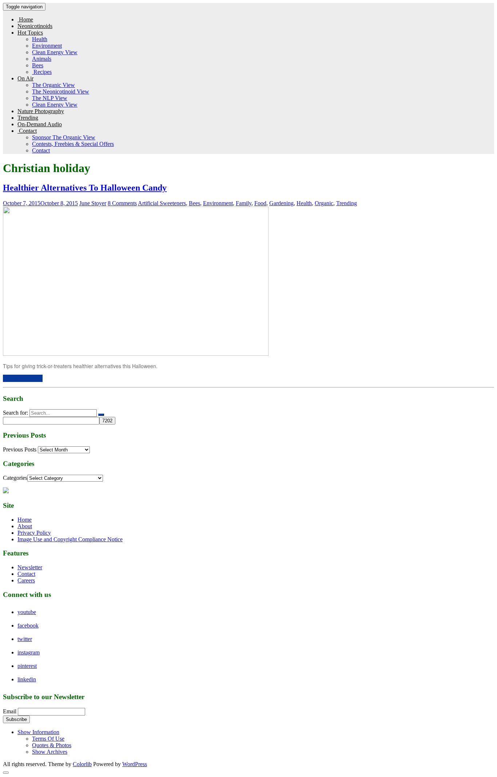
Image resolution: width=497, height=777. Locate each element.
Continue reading (23, 378)
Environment (47, 46)
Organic (324, 203)
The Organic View (53, 85)
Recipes (42, 72)
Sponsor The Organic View (63, 137)
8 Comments (122, 203)
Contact (27, 131)
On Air (25, 78)
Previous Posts (19, 449)
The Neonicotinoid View (60, 91)
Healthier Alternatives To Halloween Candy (85, 187)
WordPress (134, 764)
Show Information (38, 732)
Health (39, 39)
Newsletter (29, 567)
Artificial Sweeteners (162, 203)
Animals (41, 59)
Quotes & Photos (51, 745)
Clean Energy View (54, 52)
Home (25, 19)
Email (9, 711)
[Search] (101, 415)
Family (243, 203)
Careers (26, 580)
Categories (15, 478)
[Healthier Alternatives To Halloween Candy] (136, 353)
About (24, 526)
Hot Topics (30, 32)
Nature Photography (40, 111)
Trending (27, 118)
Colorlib (82, 764)
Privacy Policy (34, 533)
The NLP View (49, 98)
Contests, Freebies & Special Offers (73, 144)
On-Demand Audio (39, 124)
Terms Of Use (48, 739)
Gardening (281, 203)
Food (260, 203)
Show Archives (49, 752)
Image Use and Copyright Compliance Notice (70, 539)
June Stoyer (92, 203)
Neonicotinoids (34, 26)
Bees (37, 65)
